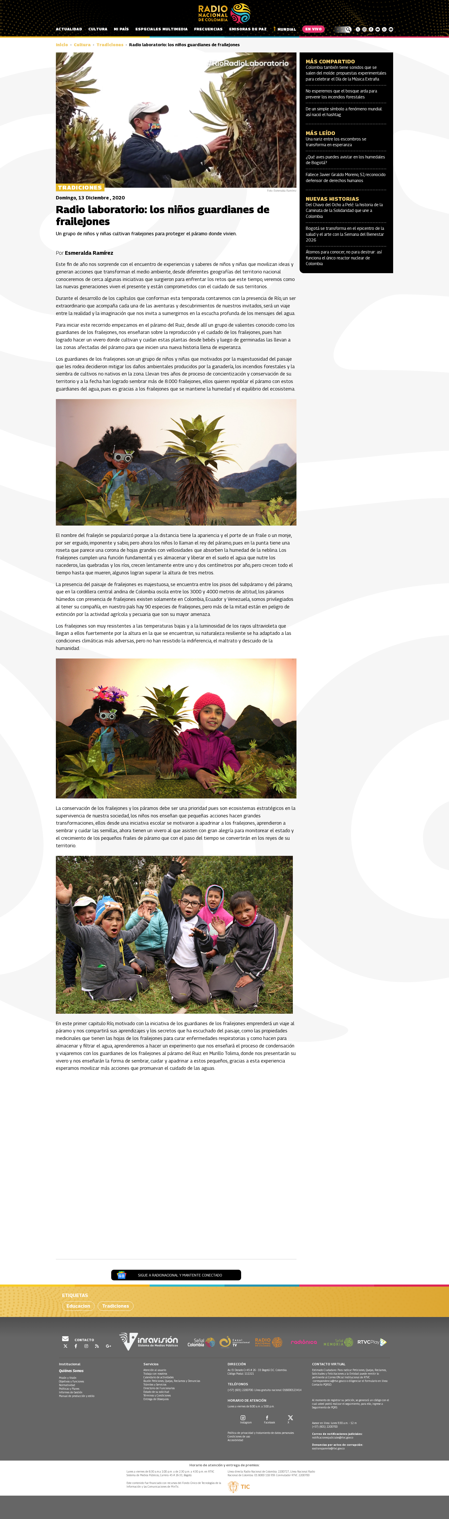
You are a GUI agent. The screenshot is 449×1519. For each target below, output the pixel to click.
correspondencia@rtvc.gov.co (329, 1380)
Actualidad (69, 29)
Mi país (121, 29)
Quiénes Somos (71, 1370)
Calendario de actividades (158, 1377)
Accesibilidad (235, 1440)
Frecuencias (208, 29)
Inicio (62, 44)
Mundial (287, 29)
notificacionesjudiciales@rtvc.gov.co (332, 1437)
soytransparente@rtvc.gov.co (328, 1448)
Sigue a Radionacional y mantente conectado (180, 1275)
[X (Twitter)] (358, 29)
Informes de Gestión (70, 1392)
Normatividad (67, 1385)
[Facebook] (371, 29)
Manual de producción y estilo (76, 1395)
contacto (84, 1340)
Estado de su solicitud (156, 1391)
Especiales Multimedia (161, 29)
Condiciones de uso (239, 1436)
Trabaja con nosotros (155, 1373)
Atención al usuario (154, 1370)
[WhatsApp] (384, 29)
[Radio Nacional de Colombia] (224, 13)
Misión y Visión (67, 1377)
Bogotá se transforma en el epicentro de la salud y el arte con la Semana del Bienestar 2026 (345, 234)
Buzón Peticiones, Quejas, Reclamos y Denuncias (171, 1380)
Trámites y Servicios (154, 1384)
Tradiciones (109, 44)
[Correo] (391, 29)
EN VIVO (313, 29)
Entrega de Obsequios (156, 1399)
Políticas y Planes (69, 1388)
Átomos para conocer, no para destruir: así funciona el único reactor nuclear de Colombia (344, 258)
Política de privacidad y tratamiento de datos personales (261, 1432)
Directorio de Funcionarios (159, 1388)
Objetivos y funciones (71, 1381)
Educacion (78, 1306)
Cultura (98, 29)
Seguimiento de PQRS (324, 1407)
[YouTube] (377, 29)
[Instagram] (364, 29)
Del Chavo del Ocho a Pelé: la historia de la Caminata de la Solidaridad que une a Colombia (344, 210)
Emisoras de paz (248, 29)
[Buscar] (342, 29)
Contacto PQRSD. (322, 1384)
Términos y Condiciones (157, 1395)
